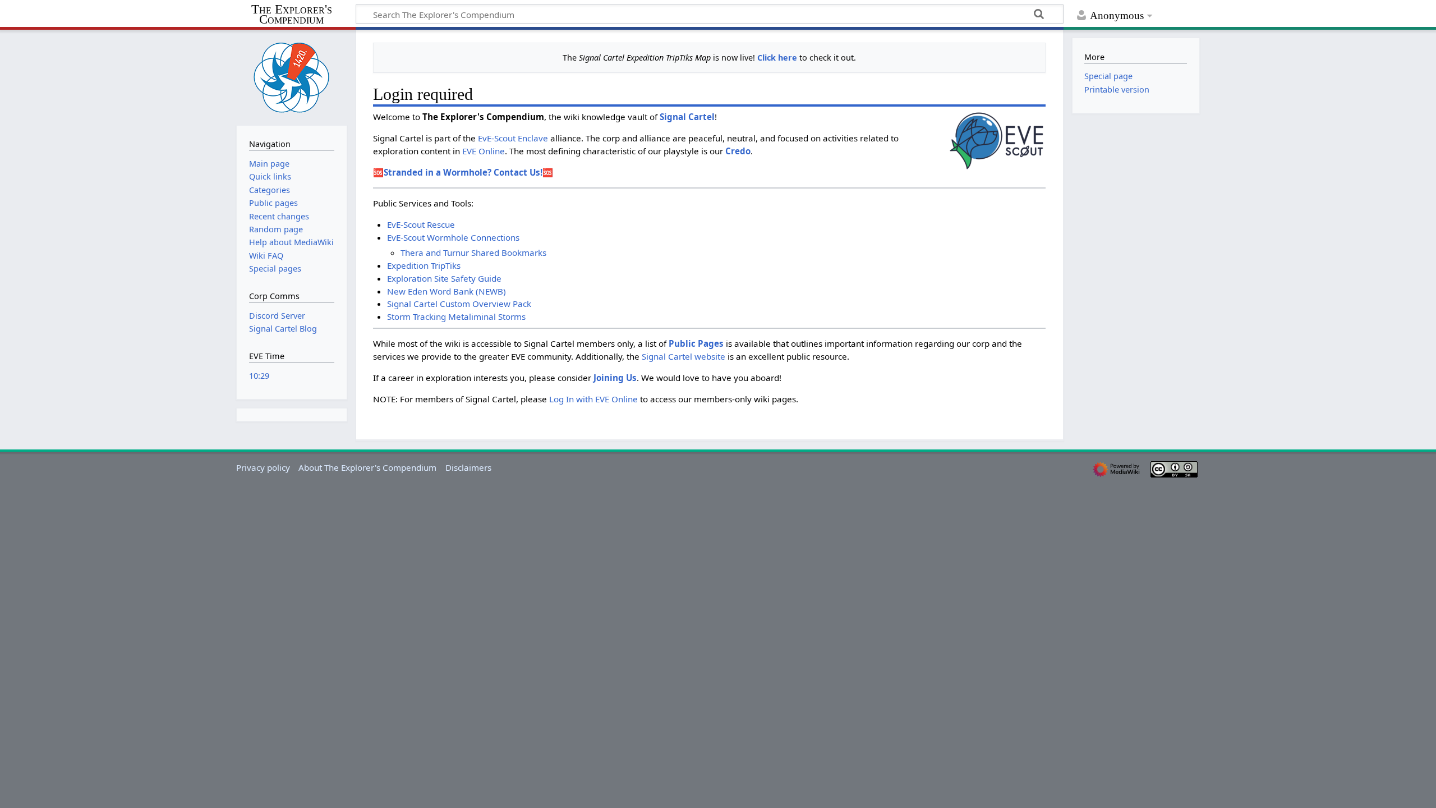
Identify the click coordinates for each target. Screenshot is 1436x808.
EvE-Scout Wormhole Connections (453, 237)
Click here (777, 57)
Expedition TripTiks (424, 265)
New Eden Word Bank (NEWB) (446, 291)
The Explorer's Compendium (291, 14)
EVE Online (483, 151)
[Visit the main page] (291, 76)
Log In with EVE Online (593, 399)
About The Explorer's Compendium (367, 467)
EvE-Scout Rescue (421, 224)
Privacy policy (263, 467)
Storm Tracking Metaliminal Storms (456, 316)
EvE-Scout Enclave (513, 138)
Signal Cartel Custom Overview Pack (459, 303)
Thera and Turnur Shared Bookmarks (473, 252)
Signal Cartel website (683, 356)
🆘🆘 (463, 172)
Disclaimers (468, 467)
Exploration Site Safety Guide (444, 278)
